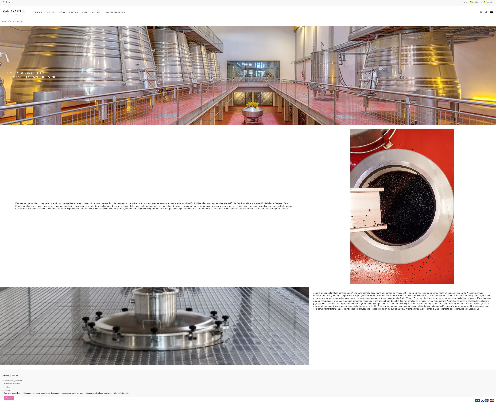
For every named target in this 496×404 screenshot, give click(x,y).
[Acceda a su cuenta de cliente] (486, 12)
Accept (8, 398)
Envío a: (465, 2)
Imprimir (6, 387)
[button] (38, 12)
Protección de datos (11, 384)
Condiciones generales (12, 380)
